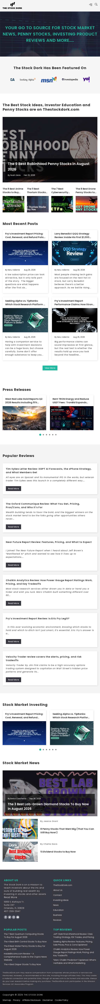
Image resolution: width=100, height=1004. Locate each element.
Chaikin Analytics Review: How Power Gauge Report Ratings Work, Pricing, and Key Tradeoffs (49, 582)
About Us (57, 890)
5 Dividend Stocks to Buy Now (58, 851)
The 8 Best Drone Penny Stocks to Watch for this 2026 (86, 190)
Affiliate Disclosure (31, 1000)
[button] (40, 435)
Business (57, 915)
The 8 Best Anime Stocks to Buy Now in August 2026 (13, 190)
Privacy (16, 1000)
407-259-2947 (12, 911)
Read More (13, 488)
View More (50, 367)
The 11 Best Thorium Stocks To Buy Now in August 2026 (36, 190)
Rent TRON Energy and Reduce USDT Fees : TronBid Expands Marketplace (71, 400)
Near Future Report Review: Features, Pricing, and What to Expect (49, 542)
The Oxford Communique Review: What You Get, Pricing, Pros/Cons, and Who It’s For (43, 505)
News (56, 905)
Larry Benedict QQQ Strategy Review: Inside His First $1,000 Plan (72, 235)
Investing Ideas (60, 900)
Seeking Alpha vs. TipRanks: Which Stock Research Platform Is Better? (25, 302)
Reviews (57, 920)
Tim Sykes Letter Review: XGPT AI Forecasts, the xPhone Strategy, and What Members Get (49, 470)
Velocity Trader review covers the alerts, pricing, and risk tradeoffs (44, 658)
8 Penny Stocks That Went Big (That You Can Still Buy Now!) (67, 830)
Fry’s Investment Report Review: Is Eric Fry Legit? (37, 618)
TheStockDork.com (62, 885)
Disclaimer (48, 1000)
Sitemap (7, 1000)
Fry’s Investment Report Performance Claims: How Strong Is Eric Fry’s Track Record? (74, 302)
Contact (57, 895)
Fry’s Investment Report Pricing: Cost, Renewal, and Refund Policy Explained (25, 235)
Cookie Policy (61, 1000)
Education (58, 910)
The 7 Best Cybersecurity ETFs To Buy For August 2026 (60, 190)
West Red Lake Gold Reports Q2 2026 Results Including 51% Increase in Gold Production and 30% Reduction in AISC (23, 400)
